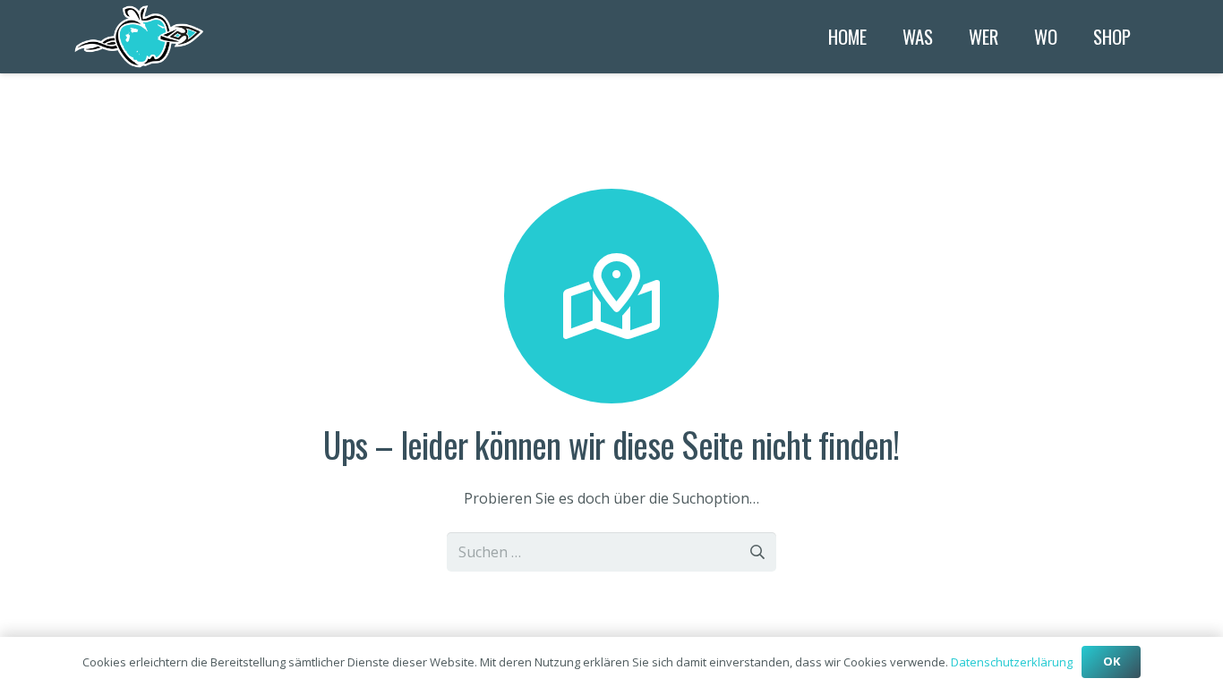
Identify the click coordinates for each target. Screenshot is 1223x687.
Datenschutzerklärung (1012, 662)
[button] (944, 36)
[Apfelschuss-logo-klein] (140, 36)
